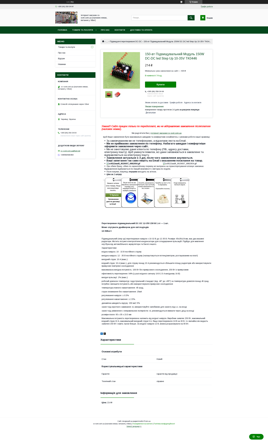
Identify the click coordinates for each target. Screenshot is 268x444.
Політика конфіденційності (164, 424)
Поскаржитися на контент (142, 424)
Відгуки (61, 58)
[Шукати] (191, 17)
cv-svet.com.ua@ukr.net (70, 151)
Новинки (62, 64)
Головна (62, 30)
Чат (258, 437)
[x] (105, 334)
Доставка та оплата (141, 30)
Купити (161, 84)
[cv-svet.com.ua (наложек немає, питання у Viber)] (66, 23)
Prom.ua (147, 421)
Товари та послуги (82, 30)
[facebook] (101, 334)
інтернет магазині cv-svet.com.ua (166, 133)
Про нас (105, 30)
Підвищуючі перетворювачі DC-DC (126, 41)
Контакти (120, 30)
